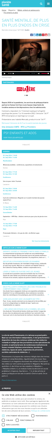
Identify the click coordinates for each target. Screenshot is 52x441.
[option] (26, 88)
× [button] (49, 394)
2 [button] (27, 95)
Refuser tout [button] (38, 430)
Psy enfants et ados (11, 12)
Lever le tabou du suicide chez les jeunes (21, 271)
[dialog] (26, 416)
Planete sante (6, 3)
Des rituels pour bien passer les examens (21, 261)
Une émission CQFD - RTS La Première (19, 127)
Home (4, 10)
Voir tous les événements (40, 241)
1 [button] (25, 95)
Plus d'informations (9, 380)
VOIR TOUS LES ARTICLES (13, 138)
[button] (31, 35)
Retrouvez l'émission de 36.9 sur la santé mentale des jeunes (24, 123)
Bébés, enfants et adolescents (29, 10)
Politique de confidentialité (40, 411)
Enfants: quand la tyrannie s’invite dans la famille (25, 251)
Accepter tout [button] (14, 430)
